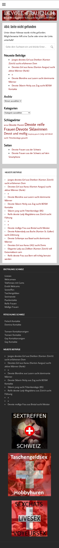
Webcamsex (10, 279)
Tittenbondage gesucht (18, 137)
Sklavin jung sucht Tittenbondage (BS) (26, 210)
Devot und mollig (15, 133)
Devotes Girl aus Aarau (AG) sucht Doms (27, 245)
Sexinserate (10, 296)
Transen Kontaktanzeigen (17, 331)
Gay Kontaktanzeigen (15, 338)
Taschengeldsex (12, 293)
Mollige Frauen (12, 306)
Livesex (8, 275)
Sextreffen (9, 289)
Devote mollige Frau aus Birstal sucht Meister (29, 227)
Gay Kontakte (11, 341)
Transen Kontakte (13, 334)
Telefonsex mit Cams (14, 282)
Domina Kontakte (13, 324)
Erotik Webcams (12, 286)
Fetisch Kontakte (12, 321)
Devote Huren (16, 125)
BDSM (6, 125)
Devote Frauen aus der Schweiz (26, 149)
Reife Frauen (11, 303)
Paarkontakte (11, 300)
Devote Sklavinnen (31, 129)
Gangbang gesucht (34, 134)
